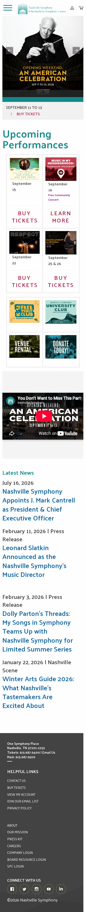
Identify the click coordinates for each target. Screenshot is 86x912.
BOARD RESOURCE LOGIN (26, 859)
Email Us (48, 752)
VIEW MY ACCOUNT (21, 794)
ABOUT (12, 825)
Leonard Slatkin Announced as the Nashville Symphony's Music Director (34, 560)
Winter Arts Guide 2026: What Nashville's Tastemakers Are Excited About (38, 691)
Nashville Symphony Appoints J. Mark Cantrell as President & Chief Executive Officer (38, 504)
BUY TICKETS (16, 787)
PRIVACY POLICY (19, 808)
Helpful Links (22, 771)
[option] (43, 68)
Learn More (60, 216)
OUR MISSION (17, 832)
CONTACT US (16, 781)
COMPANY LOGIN (20, 853)
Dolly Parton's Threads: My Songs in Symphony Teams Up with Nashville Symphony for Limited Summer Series (37, 631)
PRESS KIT (14, 839)
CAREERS (14, 846)
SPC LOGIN (15, 866)
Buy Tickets (28, 113)
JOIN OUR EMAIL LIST (22, 801)
